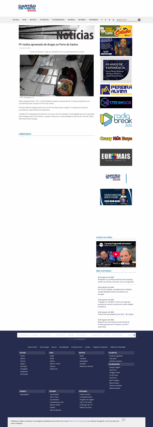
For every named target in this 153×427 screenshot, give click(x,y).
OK (123, 420)
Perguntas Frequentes (100, 347)
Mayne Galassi (114, 383)
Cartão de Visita (85, 394)
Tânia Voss (113, 370)
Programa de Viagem (87, 400)
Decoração (24, 374)
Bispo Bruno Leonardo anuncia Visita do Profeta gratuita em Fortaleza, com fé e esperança (113, 324)
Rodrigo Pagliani (114, 367)
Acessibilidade (64, 347)
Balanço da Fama (85, 407)
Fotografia (23, 369)
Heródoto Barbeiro (115, 361)
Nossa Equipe (44, 347)
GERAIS (52, 407)
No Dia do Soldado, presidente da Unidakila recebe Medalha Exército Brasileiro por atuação (115, 291)
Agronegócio (24, 394)
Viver (24, 20)
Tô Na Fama (113, 375)
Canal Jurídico (54, 394)
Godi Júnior (113, 358)
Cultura (15, 20)
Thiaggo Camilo (114, 373)
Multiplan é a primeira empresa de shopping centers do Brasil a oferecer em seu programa (116, 280)
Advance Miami (55, 405)
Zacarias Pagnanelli (115, 356)
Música (22, 358)
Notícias (33, 20)
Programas (93, 20)
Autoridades (84, 361)
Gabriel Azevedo (114, 388)
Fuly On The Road (86, 402)
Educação (23, 366)
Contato (87, 347)
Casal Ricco (113, 378)
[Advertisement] (95, 9)
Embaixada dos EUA (56, 402)
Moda (52, 358)
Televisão (83, 358)
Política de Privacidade (117, 347)
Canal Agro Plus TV (86, 405)
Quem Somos (32, 347)
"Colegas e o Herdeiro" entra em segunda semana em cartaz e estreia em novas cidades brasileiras (115, 304)
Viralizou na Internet (86, 366)
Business (71, 20)
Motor (82, 356)
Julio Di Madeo (114, 380)
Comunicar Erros (76, 347)
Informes (82, 20)
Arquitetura (24, 371)
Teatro (22, 356)
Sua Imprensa (54, 400)
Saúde (52, 356)
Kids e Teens (54, 397)
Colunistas (44, 20)
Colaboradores (58, 20)
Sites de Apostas (55, 410)
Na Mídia (83, 364)
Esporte (52, 366)
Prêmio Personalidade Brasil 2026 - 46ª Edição (115, 314)
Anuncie (54, 347)
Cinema (22, 361)
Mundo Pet (53, 369)
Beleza (52, 361)
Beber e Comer (55, 364)
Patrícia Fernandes (115, 386)
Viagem (22, 364)
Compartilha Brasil (86, 397)
